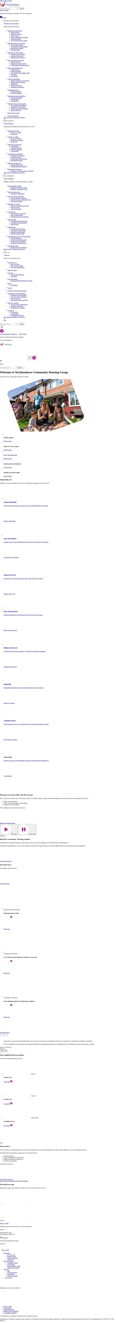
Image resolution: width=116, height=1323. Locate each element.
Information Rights (9, 1309)
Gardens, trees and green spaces (17, 104)
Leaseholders (14, 101)
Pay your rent (11, 1254)
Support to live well (13, 131)
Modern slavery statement (11, 1311)
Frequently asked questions (18, 243)
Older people (11, 227)
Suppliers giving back (17, 306)
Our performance (13, 279)
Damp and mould (16, 39)
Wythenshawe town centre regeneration (19, 236)
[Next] (6, 1051)
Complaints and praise (17, 315)
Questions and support (17, 87)
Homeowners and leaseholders (16, 96)
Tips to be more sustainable (18, 297)
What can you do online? (18, 54)
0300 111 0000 (4, 10)
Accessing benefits (16, 148)
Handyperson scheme (17, 48)
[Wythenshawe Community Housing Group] (10, 6)
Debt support (14, 146)
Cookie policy (8, 1308)
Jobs (5, 320)
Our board (14, 276)
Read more (7, 929)
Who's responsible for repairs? (19, 37)
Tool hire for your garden (18, 107)
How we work (15, 264)
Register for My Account (18, 57)
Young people (12, 219)
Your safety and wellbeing (15, 154)
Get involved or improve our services (14, 117)
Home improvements (17, 45)
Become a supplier (13, 303)
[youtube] (10, 1248)
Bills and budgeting (16, 149)
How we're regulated (17, 266)
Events (10, 288)
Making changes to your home (16, 43)
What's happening (16, 238)
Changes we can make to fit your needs (22, 171)
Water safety (14, 76)
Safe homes (10, 1259)
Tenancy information (14, 79)
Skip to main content (6, 1)
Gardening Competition (17, 193)
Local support (15, 151)
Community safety (16, 157)
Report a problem (16, 110)
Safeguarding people (17, 160)
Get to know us (12, 262)
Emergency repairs (16, 34)
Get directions (15, 314)
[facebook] (4, 1248)
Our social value (15, 298)
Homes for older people (17, 234)
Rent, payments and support (16, 60)
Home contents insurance (18, 82)
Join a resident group (17, 215)
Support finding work (17, 165)
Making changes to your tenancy (20, 80)
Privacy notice (8, 1306)
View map (4, 1237)
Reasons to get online (17, 140)
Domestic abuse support (18, 155)
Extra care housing (16, 93)
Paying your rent (15, 62)
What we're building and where (20, 206)
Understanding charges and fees (20, 65)
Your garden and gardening (18, 105)
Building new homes (14, 204)
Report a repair (15, 32)
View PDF (7, 1082)
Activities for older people (18, 230)
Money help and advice (14, 144)
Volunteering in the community (20, 217)
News (9, 283)
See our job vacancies (6, 1179)
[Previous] (2, 1051)
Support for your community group (21, 200)
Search (21, 8)
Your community (9, 178)
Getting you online (13, 137)
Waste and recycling (13, 113)
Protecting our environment (18, 295)
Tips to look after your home (19, 40)
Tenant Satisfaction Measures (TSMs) (21, 281)
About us (7, 255)
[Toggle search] (32, 358)
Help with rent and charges (18, 63)
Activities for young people (18, 223)
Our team (10, 273)
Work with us (15, 224)
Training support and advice (19, 166)
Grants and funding (16, 201)
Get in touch (14, 312)
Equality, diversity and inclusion (17, 291)
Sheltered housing (16, 91)
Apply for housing (13, 116)
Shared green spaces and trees (19, 108)
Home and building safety (15, 68)
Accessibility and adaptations (19, 46)
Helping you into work (14, 163)
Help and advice (15, 50)
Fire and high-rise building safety (20, 73)
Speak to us (14, 134)
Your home (7, 1253)
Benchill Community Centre (19, 187)
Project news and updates (18, 241)
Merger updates (12, 270)
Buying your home (16, 85)
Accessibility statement (10, 1313)
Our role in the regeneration (19, 240)
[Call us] (14, 359)
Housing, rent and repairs (11, 23)
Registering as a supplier (18, 308)
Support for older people (18, 232)
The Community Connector (19, 198)
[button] (14, 1181)
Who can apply (15, 207)
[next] (2, 1034)
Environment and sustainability (17, 293)
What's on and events (14, 192)
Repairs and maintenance (15, 31)
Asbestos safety (15, 69)
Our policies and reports (18, 267)
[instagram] (7, 1248)
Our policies (10, 1274)
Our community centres (14, 186)
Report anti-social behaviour (19, 159)
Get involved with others (18, 229)
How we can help (16, 132)
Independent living (13, 90)
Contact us (11, 310)
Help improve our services (18, 213)
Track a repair (15, 35)
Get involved (11, 212)
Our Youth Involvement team (19, 221)
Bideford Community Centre (19, 189)
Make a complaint (12, 1276)
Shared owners (15, 99)
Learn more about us (6, 861)
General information (16, 97)
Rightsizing (14, 84)
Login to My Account (17, 56)
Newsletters (14, 285)
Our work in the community (16, 196)
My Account (22, 334)
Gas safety (14, 74)
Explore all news (5, 883)
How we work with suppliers (19, 304)
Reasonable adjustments (15, 169)
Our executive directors (17, 274)
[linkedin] (1, 1248)
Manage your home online (15, 52)
